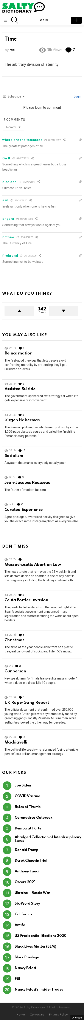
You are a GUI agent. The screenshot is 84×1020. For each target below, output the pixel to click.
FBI (17, 979)
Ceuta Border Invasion (26, 600)
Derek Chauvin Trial (31, 861)
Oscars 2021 (25, 882)
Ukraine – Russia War (32, 893)
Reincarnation (18, 353)
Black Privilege (27, 957)
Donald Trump (27, 850)
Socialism (14, 456)
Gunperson (15, 671)
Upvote (19, 311)
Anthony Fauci (27, 871)
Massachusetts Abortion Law (33, 565)
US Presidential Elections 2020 (41, 936)
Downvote (63, 311)
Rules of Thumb (28, 807)
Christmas (14, 640)
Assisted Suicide (20, 389)
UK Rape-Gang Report (27, 703)
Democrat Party (28, 828)
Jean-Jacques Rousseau (27, 483)
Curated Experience (24, 510)
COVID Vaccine (27, 796)
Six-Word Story (27, 903)
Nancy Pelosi (25, 968)
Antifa (20, 925)
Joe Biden (23, 785)
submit (76, 20)
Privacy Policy (58, 1014)
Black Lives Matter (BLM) (35, 946)
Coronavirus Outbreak (33, 818)
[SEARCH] (14, 20)
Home (20, 1014)
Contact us (37, 1014)
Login (77, 96)
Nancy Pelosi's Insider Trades (39, 989)
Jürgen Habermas (22, 420)
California (23, 914)
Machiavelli (16, 742)
